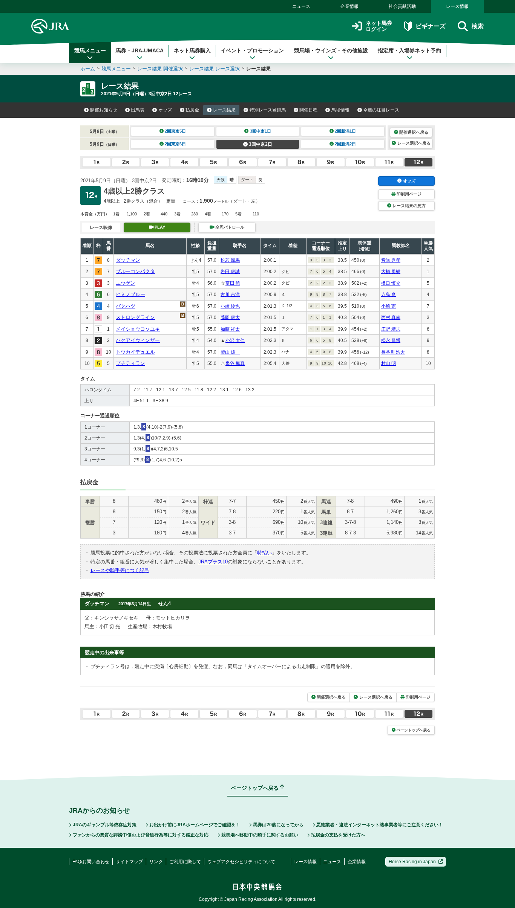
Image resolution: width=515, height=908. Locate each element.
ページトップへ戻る (414, 730)
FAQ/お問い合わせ (90, 861)
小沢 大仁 (235, 340)
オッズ (165, 110)
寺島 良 (388, 294)
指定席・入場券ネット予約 (409, 50)
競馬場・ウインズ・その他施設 (331, 50)
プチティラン (130, 363)
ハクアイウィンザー (138, 340)
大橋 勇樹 (390, 271)
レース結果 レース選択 (214, 69)
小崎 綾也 (230, 306)
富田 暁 (232, 283)
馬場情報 (340, 110)
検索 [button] (478, 26)
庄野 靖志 (390, 329)
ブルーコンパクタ (135, 271)
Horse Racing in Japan (412, 861)
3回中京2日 (260, 144)
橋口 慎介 (390, 283)
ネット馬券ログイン (379, 26)
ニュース (301, 6)
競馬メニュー (90, 50)
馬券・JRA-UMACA (140, 50)
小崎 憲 (388, 306)
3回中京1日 (260, 131)
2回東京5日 (175, 131)
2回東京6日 (175, 144)
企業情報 (349, 6)
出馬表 (137, 110)
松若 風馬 (230, 260)
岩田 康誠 (230, 271)
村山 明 (388, 363)
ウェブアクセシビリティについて (241, 861)
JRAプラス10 (213, 562)
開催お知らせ (103, 110)
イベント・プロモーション (252, 50)
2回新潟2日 (345, 144)
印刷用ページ (409, 194)
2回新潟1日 (345, 131)
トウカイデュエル (135, 352)
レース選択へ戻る (414, 143)
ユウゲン (125, 283)
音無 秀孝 (390, 260)
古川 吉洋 (230, 294)
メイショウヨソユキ (138, 329)
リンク (156, 861)
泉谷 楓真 (235, 363)
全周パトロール (229, 227)
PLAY (160, 227)
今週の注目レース (381, 110)
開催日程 (308, 110)
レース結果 (224, 110)
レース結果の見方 (409, 205)
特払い (264, 552)
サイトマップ (129, 861)
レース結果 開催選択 (160, 69)
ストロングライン (135, 317)
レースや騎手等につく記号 (119, 570)
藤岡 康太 (230, 317)
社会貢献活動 (402, 6)
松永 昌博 (390, 340)
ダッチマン (128, 260)
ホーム (87, 69)
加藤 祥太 (230, 329)
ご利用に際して (185, 861)
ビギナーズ (430, 26)
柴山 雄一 (230, 352)
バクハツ (125, 306)
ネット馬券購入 (192, 50)
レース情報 (457, 6)
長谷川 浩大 (393, 352)
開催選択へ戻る (413, 132)
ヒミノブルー (130, 294)
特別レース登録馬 (268, 110)
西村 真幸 (390, 317)
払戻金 (192, 110)
